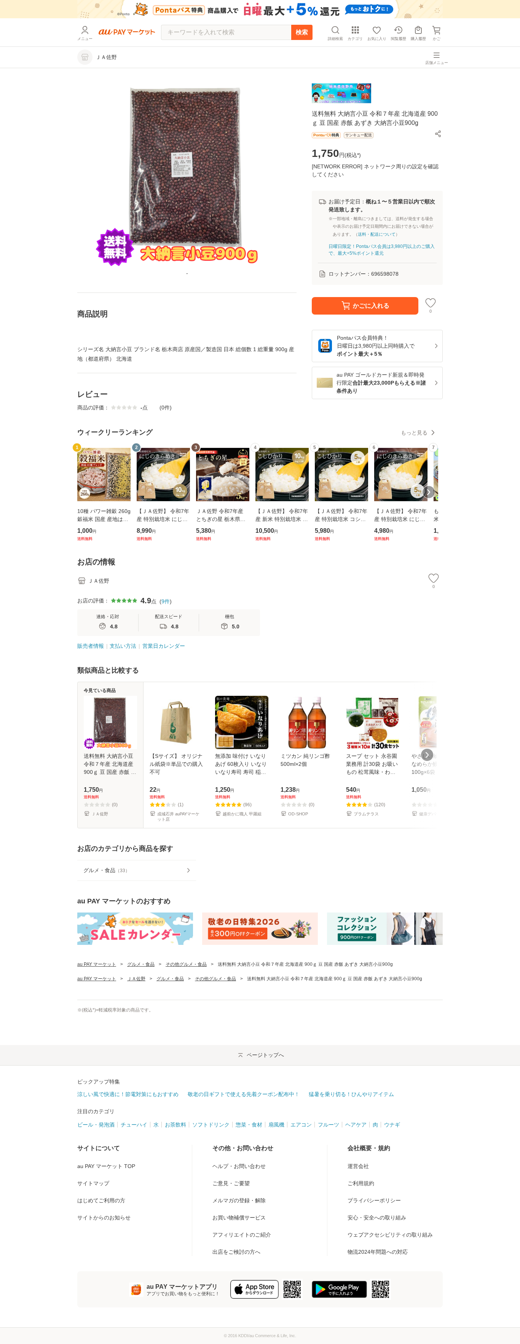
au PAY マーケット (96, 964)
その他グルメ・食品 (186, 964)
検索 (302, 32)
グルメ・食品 (141, 964)
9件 (165, 601)
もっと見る (414, 433)
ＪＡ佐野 (136, 978)
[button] (438, 133)
